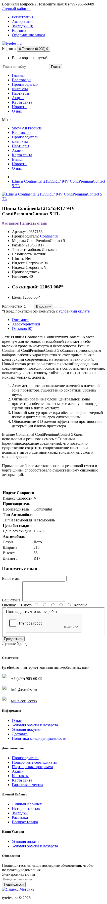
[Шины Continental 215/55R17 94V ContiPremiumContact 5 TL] (53, 199)
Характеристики (26, 324)
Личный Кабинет (27, 804)
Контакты (20, 776)
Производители (25, 84)
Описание (20, 319)
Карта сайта (22, 102)
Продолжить (13, 639)
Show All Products (27, 128)
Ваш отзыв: (11, 600)
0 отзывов (10, 223)
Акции (18, 98)
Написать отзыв (33, 223)
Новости (19, 107)
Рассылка (20, 817)
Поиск (55, 67)
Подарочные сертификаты (34, 762)
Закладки (20, 813)
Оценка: (9, 605)
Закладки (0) (22, 26)
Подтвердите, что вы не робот (31, 611)
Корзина (19, 30)
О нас (17, 111)
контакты (20, 89)
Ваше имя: (11, 578)
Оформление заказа (28, 35)
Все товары (21, 80)
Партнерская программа (32, 767)
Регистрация (22, 17)
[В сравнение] (61, 307)
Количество (12, 306)
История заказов (26, 808)
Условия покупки (27, 729)
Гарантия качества (27, 785)
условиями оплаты (75, 311)
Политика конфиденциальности (39, 738)
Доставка (20, 734)
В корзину (43, 306)
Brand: (17, 159)
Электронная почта (18, 874)
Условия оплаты (25, 841)
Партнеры (20, 93)
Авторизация (23, 21)
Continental (49, 236)
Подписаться (14, 884)
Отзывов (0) (22, 328)
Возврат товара (25, 822)
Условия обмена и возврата (35, 725)
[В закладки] (56, 307)
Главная (18, 75)
